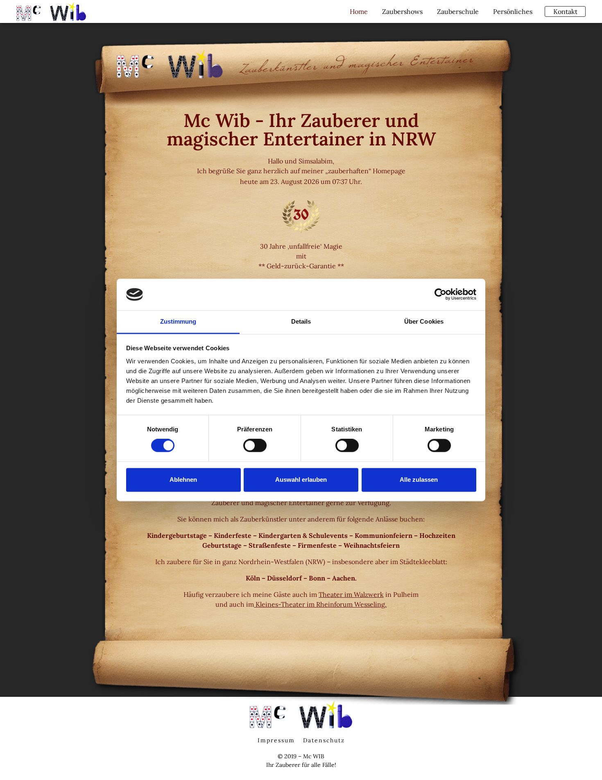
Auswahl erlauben (301, 479)
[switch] (255, 445)
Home (359, 11)
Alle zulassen (419, 479)
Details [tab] (301, 321)
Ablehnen (183, 479)
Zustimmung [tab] (178, 321)
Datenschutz (324, 740)
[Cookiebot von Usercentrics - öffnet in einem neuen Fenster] (440, 294)
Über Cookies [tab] (424, 321)
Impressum (276, 740)
